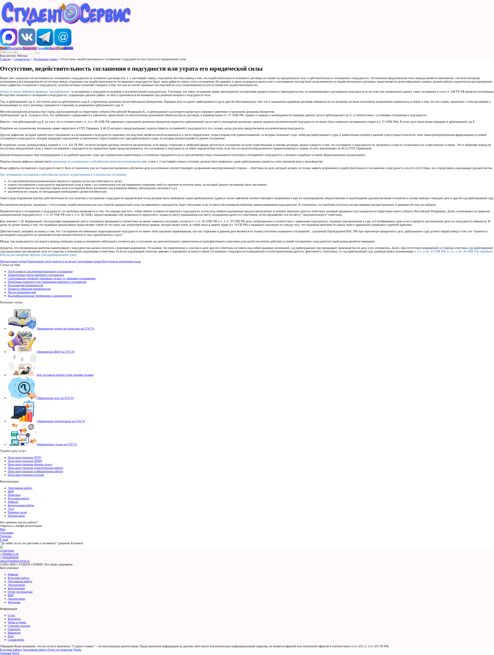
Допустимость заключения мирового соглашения (40, 271)
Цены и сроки (17, 622)
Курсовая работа (18, 498)
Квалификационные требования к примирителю (40, 295)
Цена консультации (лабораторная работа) (35, 471)
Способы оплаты (19, 625)
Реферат (13, 502)
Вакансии (14, 632)
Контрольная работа (21, 505)
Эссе (11, 508)
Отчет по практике (20, 591)
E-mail (4, 539)
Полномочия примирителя (25, 285)
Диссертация (16, 584)
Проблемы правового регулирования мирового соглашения (47, 281)
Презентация (16, 515)
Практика (14, 495)
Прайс (77, 649)
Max (3, 529)
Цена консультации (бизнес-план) (30, 464)
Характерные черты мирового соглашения (36, 275)
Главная (5, 59)
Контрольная (16, 588)
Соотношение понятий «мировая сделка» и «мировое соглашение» (52, 278)
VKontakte (7, 532)
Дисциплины (16, 598)
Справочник (22, 59)
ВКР (11, 491)
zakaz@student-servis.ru (15, 561)
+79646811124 (9, 554)
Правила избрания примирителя (29, 288)
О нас (11, 615)
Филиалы (14, 602)
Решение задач (17, 512)
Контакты (14, 618)
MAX (15, 653)
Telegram (5, 536)
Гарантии (14, 629)
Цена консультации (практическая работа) (35, 468)
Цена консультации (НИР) (25, 461)
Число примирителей (22, 292)
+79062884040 (9, 557)
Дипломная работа (20, 488)
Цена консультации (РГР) (24, 457)
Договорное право (45, 59)
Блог (11, 636)
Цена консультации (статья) (26, 474)
